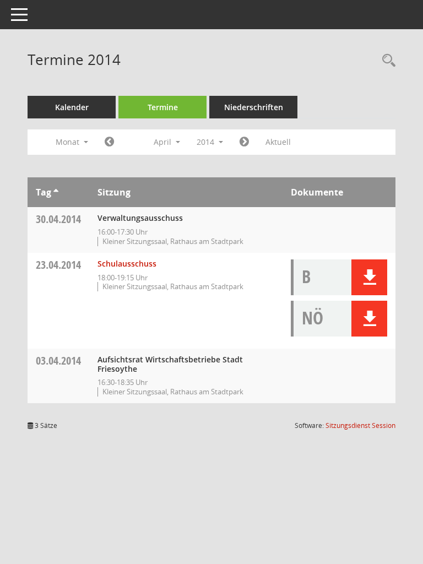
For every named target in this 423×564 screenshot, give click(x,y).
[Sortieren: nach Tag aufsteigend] (55, 192)
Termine (163, 107)
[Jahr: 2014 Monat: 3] (109, 142)
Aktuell (278, 142)
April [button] (163, 142)
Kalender (72, 107)
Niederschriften (253, 107)
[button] (369, 277)
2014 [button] (206, 142)
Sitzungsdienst (360, 425)
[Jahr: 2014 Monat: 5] (244, 142)
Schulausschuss (126, 263)
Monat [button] (69, 142)
